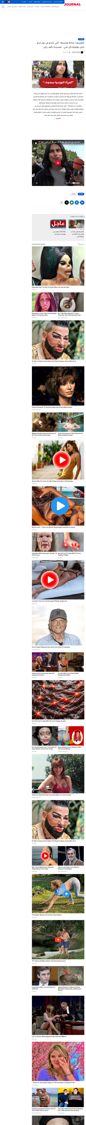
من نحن (30, 1)
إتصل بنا (24, 1)
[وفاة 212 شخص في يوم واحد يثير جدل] (58, 224)
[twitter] (6, 2)
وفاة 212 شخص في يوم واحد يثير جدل (59, 233)
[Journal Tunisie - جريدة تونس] (73, 5)
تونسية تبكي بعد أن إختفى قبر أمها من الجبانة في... (77, 234)
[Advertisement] (43, 25)
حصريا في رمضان (12, 6)
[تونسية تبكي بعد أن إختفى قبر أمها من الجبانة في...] (76, 224)
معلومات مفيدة (45, 6)
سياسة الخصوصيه (47, 1)
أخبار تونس (30, 6)
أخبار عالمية (22, 6)
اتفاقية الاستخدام (58, 1)
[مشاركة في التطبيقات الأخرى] (62, 202)
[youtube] (9, 2)
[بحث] (3, 7)
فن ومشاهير (55, 6)
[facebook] (3, 2)
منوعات (37, 6)
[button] (77, 202)
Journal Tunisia (76, 52)
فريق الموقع (37, 1)
